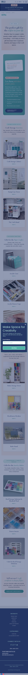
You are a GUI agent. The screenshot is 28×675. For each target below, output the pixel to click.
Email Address (6, 339)
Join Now (14, 348)
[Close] (25, 324)
